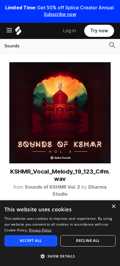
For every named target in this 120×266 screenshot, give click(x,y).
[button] (60, 256)
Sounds (12, 46)
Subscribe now (60, 14)
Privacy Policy (40, 230)
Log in (69, 30)
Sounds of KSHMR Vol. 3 (52, 187)
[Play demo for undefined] (60, 112)
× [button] (113, 206)
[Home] (18, 32)
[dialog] (60, 233)
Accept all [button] (31, 240)
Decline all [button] (88, 240)
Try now (99, 30)
